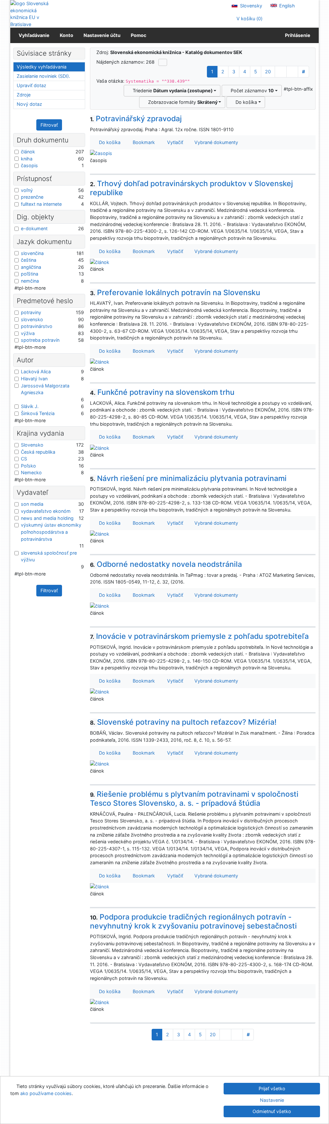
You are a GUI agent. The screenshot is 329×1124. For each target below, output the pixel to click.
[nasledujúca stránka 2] (281, 71)
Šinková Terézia (38, 413)
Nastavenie (272, 1100)
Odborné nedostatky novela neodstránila (166, 564)
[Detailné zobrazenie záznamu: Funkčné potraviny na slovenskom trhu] (99, 447)
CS (24, 458)
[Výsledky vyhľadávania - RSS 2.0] (162, 62)
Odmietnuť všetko (272, 1111)
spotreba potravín (40, 340)
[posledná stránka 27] (292, 71)
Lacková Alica (36, 371)
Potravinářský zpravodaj (136, 118)
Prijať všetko (272, 1088)
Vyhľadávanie (34, 35)
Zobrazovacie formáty (182, 102)
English (286, 5)
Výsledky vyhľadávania (42, 66)
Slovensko (32, 445)
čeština (28, 260)
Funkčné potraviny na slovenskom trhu (162, 392)
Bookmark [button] (142, 142)
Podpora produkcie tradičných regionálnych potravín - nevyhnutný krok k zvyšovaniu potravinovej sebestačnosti (193, 921)
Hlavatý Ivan (34, 378)
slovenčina (32, 253)
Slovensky (250, 5)
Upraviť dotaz (31, 85)
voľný (27, 190)
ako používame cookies (46, 1093)
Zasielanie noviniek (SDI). (43, 76)
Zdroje (24, 94)
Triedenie (171, 90)
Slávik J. (30, 406)
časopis (29, 165)
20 (268, 71)
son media (32, 504)
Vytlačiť (173, 142)
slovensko (32, 319)
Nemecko (31, 472)
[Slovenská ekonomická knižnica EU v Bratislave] (31, 14)
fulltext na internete (41, 204)
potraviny (31, 312)
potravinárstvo (36, 326)
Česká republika (38, 452)
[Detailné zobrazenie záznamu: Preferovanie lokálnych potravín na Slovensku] (99, 361)
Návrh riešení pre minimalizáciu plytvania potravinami (188, 478)
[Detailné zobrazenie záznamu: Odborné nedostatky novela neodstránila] (99, 605)
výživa (28, 333)
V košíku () (248, 18)
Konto (66, 35)
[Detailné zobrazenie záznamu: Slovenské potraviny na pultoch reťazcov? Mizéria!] (99, 763)
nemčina (30, 281)
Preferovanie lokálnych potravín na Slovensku (175, 292)
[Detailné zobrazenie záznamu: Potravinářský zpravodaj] (101, 153)
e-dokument (34, 228)
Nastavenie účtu (102, 35)
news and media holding (47, 518)
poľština (29, 273)
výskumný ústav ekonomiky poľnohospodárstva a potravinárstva (51, 531)
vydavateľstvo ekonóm (46, 511)
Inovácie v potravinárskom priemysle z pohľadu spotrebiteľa (199, 636)
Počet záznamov (251, 90)
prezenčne (32, 197)
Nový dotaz (29, 104)
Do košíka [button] (108, 142)
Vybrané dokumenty (215, 142)
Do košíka (245, 102)
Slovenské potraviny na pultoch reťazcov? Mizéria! (183, 722)
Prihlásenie (296, 35)
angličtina (31, 267)
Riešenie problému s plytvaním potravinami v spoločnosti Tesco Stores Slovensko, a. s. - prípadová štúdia (194, 799)
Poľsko (28, 465)
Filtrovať (49, 125)
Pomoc (138, 35)
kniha (26, 158)
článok (28, 151)
